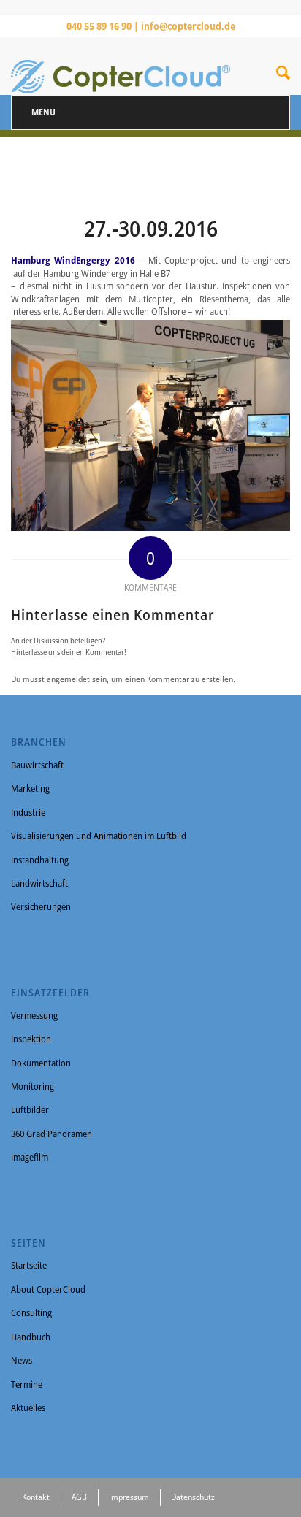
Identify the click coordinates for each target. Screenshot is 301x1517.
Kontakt (36, 1497)
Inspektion (31, 1038)
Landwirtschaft (39, 883)
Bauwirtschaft (37, 764)
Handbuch (30, 1336)
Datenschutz (193, 1497)
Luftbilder (30, 1109)
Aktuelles (28, 1407)
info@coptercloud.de (188, 26)
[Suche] (283, 75)
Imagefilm (29, 1156)
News (21, 1360)
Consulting (31, 1312)
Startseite (29, 1265)
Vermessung (34, 1015)
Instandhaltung (40, 859)
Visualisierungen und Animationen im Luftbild (98, 835)
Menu (43, 112)
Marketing (30, 788)
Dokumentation (41, 1062)
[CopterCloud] (123, 66)
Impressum (129, 1497)
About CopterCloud (48, 1289)
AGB (79, 1497)
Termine (26, 1384)
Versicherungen (41, 906)
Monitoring (32, 1086)
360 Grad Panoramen (51, 1133)
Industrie (28, 812)
